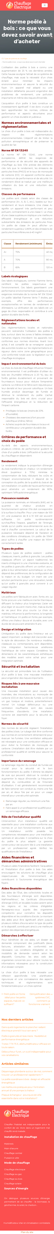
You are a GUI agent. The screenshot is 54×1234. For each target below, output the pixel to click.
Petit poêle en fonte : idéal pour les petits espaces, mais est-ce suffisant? (14, 999)
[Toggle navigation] (45, 5)
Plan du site (27, 1232)
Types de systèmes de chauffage (15, 59)
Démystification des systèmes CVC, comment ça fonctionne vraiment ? (39, 1001)
